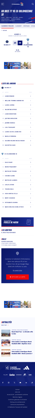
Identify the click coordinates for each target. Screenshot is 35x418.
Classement (18, 26)
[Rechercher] (33, 4)
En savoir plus (17, 270)
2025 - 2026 (15, 17)
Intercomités (19, 349)
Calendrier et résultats (7, 26)
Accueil (3, 17)
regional (21, 17)
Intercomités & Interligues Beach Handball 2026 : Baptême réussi (22, 343)
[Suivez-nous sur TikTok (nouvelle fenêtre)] (32, 382)
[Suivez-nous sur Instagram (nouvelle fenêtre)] (8, 382)
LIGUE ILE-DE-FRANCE (5, 19)
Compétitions (9, 17)
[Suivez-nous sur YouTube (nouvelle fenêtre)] (20, 382)
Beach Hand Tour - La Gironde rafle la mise (22, 333)
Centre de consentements (17, 404)
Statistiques (26, 26)
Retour (5, 30)
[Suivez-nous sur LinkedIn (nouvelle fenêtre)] (26, 382)
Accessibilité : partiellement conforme (17, 394)
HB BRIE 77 (7, 45)
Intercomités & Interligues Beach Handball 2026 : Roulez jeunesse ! (22, 352)
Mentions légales (17, 397)
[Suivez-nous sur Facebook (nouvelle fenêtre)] (3, 382)
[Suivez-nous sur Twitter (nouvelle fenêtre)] (14, 382)
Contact (17, 389)
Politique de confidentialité (17, 402)
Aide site (17, 392)
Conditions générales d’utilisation (17, 399)
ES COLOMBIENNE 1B (28, 45)
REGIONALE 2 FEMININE (15, 19)
